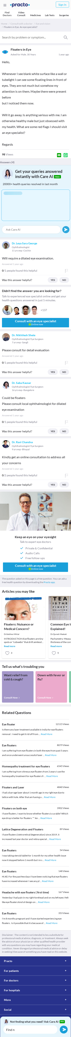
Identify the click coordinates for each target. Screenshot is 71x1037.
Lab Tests (49, 15)
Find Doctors (7, 14)
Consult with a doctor (21, 23)
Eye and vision (43, 23)
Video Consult (21, 14)
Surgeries (64, 15)
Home (4, 23)
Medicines (35, 15)
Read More (46, 734)
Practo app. (49, 582)
